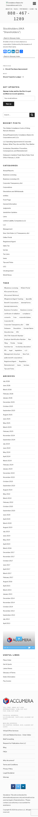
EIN (17, 332)
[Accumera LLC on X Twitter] (18, 786)
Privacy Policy (8, 769)
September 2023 (9, 486)
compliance (26, 313)
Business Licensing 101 (11, 179)
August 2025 (7, 415)
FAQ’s (5, 752)
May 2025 (6, 423)
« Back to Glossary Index (11, 38)
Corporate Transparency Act (12, 183)
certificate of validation (12, 313)
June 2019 (6, 536)
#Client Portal (25, 288)
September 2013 (9, 615)
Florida (12, 343)
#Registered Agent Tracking (13, 299)
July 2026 (6, 381)
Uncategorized (8, 271)
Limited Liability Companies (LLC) (14, 221)
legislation (18, 350)
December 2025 (9, 402)
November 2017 (8, 557)
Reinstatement (9, 365)
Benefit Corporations (11, 302)
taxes (5, 258)
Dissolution (17, 328)
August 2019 (7, 527)
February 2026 (8, 394)
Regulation (22, 361)
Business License (26, 310)
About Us (9, 9)
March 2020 (7, 523)
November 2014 (9, 602)
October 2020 (8, 506)
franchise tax (8, 347)
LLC (4, 225)
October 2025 (8, 406)
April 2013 (6, 623)
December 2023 (8, 473)
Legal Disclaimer (8, 773)
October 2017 (8, 561)
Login (32, 9)
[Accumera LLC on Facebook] (13, 786)
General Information (10, 204)
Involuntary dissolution (23, 347)
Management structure (12, 354)
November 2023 (9, 477)
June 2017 (6, 565)
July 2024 (6, 444)
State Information (9, 677)
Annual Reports (8, 171)
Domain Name (28, 328)
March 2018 (7, 548)
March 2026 (7, 390)
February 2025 (8, 431)
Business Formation (11, 310)
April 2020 (6, 519)
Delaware (7, 328)
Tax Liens (6, 254)
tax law (5, 250)
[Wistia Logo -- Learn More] (29, 647)
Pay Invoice (24, 9)
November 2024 (9, 435)
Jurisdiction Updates (10, 212)
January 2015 (7, 594)
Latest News (7, 668)
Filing (6, 343)
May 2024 (6, 452)
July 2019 (6, 532)
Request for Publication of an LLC (14, 743)
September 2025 (9, 410)
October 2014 (8, 607)
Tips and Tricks (8, 262)
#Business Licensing (11, 288)
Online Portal (7, 237)
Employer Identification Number (15, 339)
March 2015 (7, 590)
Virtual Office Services (10, 731)
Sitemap (6, 777)
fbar (29, 339)
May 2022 (6, 494)
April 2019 (6, 544)
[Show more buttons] (33, 647)
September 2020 (9, 511)
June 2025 (6, 419)
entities (5, 196)
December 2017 (8, 552)
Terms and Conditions (10, 765)
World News (7, 275)
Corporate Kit (8, 321)
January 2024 (7, 469)
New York (26, 354)
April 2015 (6, 586)
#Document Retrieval (11, 295)
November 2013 (8, 611)
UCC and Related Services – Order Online (17, 735)
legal (10, 350)
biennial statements (11, 306)
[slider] (16, 647)
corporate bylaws (25, 317)
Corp (15, 317)
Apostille (29, 299)
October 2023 (8, 481)
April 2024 (6, 456)
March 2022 (7, 498)
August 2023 (7, 490)
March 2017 (7, 573)
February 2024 (8, 465)
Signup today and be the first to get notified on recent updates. (17, 92)
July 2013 (6, 619)
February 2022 (8, 502)
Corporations (7, 187)
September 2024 (9, 440)
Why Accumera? (8, 760)
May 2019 (6, 540)
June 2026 (6, 385)
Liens (5, 217)
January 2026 (7, 398)
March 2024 (7, 461)
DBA (27, 325)
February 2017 (8, 577)
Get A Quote (7, 664)
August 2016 (7, 582)
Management (7, 229)
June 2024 (6, 448)
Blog (16, 9)
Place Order (7, 660)
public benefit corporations (13, 358)
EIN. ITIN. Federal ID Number (13, 336)
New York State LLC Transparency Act (16, 233)
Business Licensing (9, 175)
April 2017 (6, 569)
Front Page (7, 200)
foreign (20, 343)
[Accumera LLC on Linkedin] (23, 786)
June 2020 (6, 515)
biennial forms (26, 302)
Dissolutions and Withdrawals (13, 191)
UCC (4, 267)
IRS (5, 350)
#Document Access (11, 291)
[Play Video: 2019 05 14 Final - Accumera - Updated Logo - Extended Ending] (19, 639)
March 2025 (7, 427)
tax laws (26, 365)
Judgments (7, 208)
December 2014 (8, 598)
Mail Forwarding (8, 739)
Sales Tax (6, 246)
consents (7, 317)
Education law (8, 332)
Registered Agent (9, 242)
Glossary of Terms (9, 673)
